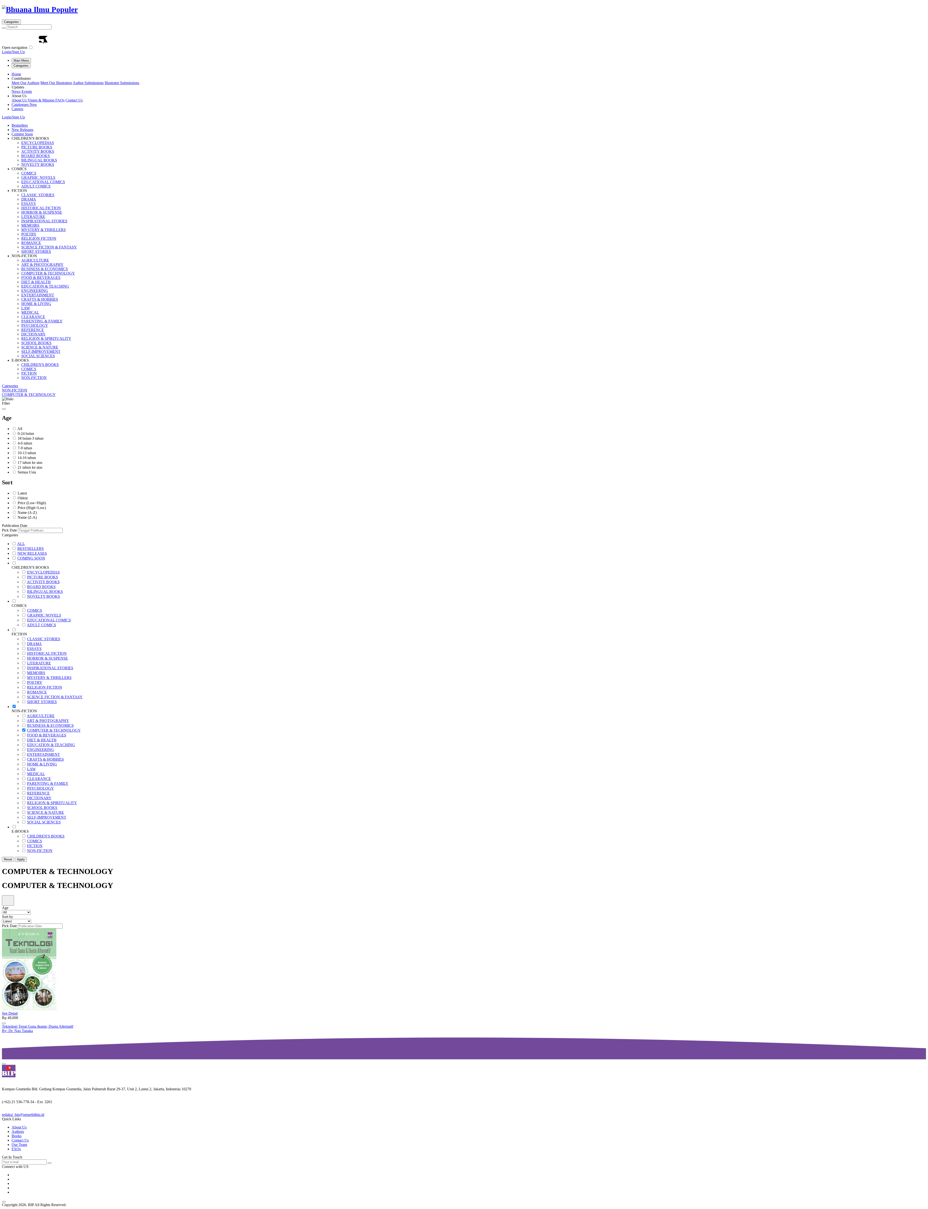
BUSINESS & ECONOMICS (44, 269)
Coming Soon (22, 134)
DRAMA (28, 199)
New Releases (22, 130)
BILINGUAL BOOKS (39, 160)
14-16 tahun (27, 458)
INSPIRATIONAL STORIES (44, 221)
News (16, 91)
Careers (17, 109)
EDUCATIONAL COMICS (43, 182)
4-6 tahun (25, 443)
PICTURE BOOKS (36, 147)
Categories (11, 22)
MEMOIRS (30, 225)
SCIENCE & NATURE (39, 347)
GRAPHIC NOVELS (38, 177)
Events (27, 91)
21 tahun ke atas (30, 467)
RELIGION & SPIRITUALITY (46, 338)
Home (16, 74)
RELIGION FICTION (38, 238)
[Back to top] (4, 1201)
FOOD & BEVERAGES (40, 278)
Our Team (19, 1145)
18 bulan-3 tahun (31, 438)
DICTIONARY (33, 334)
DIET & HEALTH (36, 282)
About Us (20, 100)
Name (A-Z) (27, 512)
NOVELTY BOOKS (37, 164)
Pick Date (9, 530)
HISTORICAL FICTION (41, 208)
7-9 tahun (25, 448)
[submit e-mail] (49, 1163)
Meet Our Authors (25, 83)
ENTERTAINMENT (37, 295)
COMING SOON (31, 558)
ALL (21, 544)
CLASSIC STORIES (37, 195)
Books (17, 1136)
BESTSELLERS (30, 548)
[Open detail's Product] (29, 1009)
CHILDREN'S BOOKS (40, 365)
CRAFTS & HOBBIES (39, 299)
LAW (25, 308)
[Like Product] (4, 1023)
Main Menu (21, 60)
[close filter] (4, 409)
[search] (4, 28)
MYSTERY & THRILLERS (43, 230)
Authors (18, 1131)
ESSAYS (28, 204)
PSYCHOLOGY (34, 325)
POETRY (28, 234)
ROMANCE (31, 243)
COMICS (28, 173)
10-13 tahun (27, 453)
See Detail (10, 1013)
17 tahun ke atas (30, 462)
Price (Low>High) (32, 503)
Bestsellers (20, 125)
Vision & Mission (41, 100)
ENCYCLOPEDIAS (37, 143)
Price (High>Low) (32, 508)
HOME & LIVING (36, 304)
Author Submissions (88, 83)
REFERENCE (32, 330)
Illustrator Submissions (122, 83)
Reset (8, 859)
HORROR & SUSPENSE (41, 212)
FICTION (29, 373)
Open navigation (14, 47)
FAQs (60, 100)
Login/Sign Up (13, 52)
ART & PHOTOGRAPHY (42, 264)
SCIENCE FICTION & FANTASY (49, 247)
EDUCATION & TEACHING (45, 286)
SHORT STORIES (36, 251)
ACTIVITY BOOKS (37, 151)
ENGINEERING (34, 291)
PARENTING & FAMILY (42, 321)
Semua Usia (27, 472)
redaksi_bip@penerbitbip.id (23, 1115)
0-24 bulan (26, 433)
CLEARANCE (33, 317)
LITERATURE (33, 217)
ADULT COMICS (36, 186)
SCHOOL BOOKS (36, 343)
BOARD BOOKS (35, 156)
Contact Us (74, 100)
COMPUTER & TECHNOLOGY (48, 273)
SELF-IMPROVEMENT (40, 352)
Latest (22, 493)
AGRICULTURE (35, 260)
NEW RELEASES (32, 553)
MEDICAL (30, 312)
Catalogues (24, 104)
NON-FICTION (34, 378)
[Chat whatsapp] (4, 1063)
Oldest (23, 498)
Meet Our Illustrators (56, 83)
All (19, 429)
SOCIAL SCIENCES (38, 356)
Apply (21, 859)
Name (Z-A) (27, 517)
